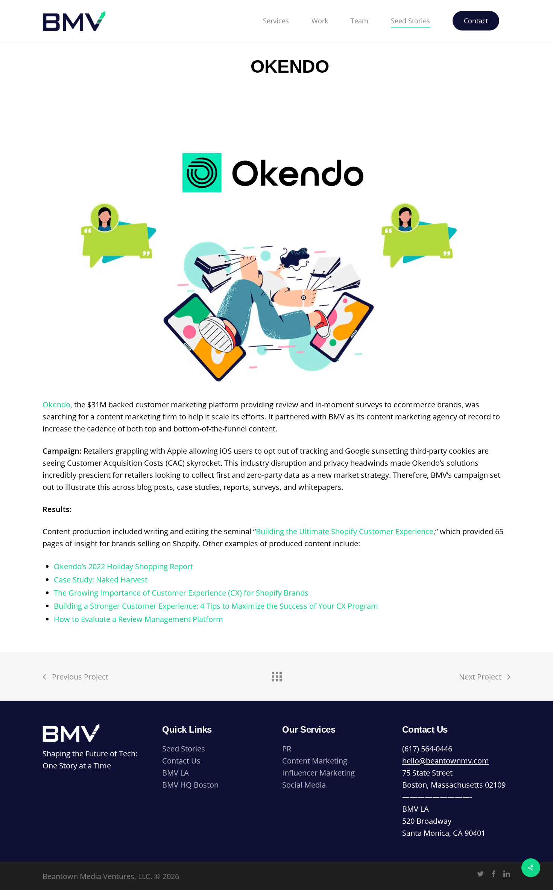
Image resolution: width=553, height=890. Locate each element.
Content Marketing (314, 761)
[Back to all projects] (276, 674)
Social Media (304, 785)
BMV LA (175, 773)
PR (286, 749)
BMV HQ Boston (190, 785)
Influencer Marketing (318, 773)
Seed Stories (183, 749)
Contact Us (181, 761)
